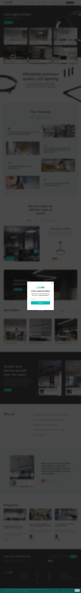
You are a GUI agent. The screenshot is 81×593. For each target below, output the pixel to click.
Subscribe (40, 303)
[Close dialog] (52, 283)
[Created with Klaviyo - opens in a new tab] (40, 310)
